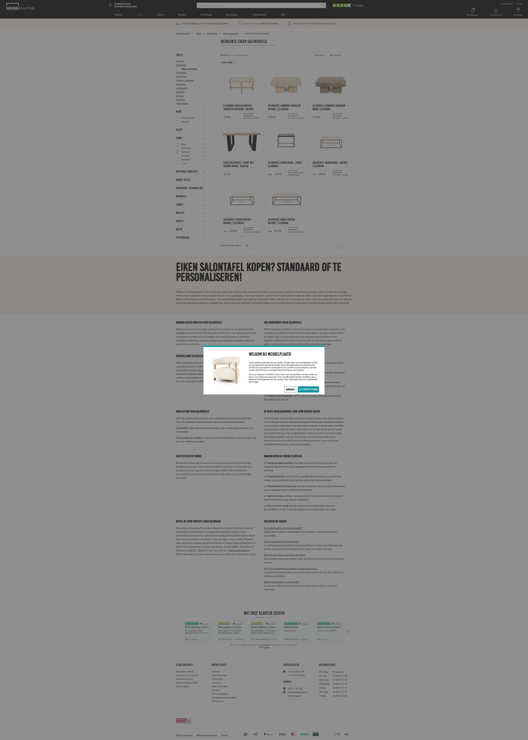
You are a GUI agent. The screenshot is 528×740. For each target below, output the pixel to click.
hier (256, 382)
